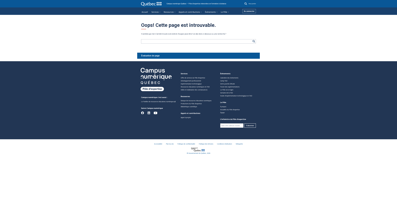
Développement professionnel (191, 81)
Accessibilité (158, 144)
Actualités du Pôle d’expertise (230, 110)
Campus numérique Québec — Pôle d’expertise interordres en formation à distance (196, 4)
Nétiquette (239, 144)
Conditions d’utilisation (224, 144)
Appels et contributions (189, 12)
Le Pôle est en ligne (226, 90)
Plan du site (170, 144)
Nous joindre (252, 3)
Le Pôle (224, 12)
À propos (223, 107)
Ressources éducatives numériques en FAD (195, 87)
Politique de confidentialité (186, 144)
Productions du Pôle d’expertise (191, 104)
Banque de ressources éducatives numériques (196, 101)
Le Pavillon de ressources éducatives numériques (157, 102)
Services (155, 12)
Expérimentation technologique (191, 84)
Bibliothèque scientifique (189, 107)
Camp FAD (223, 81)
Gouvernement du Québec (197, 153)
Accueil (145, 12)
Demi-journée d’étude (227, 84)
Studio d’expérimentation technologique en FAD (236, 96)
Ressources (169, 12)
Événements (210, 12)
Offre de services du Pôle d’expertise (193, 78)
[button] (246, 3)
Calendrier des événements (229, 78)
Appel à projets (186, 117)
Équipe (222, 113)
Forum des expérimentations (230, 87)
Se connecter (249, 11)
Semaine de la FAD (226, 93)
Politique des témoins (206, 144)
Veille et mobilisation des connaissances (194, 90)
